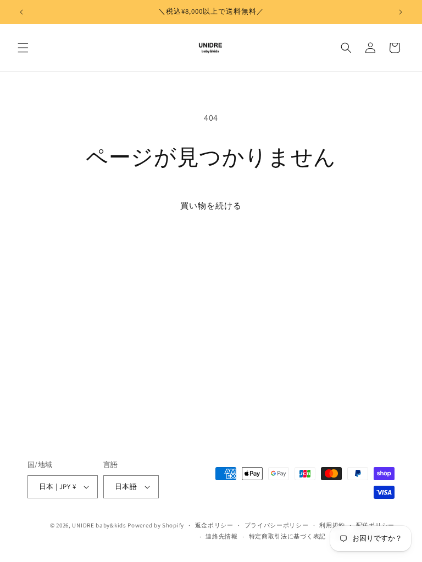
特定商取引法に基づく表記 (287, 536)
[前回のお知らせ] (21, 12)
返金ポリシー (214, 525)
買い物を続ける (211, 205)
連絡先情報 (222, 536)
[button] (23, 48)
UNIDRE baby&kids (99, 525)
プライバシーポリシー (277, 525)
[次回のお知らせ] (400, 12)
